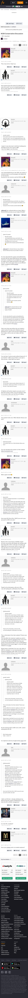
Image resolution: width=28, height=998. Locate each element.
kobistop (13, 481)
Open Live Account (7, 878)
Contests (16, 893)
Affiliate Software (5, 952)
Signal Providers (5, 922)
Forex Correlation (5, 897)
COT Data (3, 902)
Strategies (16, 892)
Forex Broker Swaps (18, 920)
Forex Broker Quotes (19, 918)
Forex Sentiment (18, 897)
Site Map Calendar (22, 960)
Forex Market (4, 893)
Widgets (3, 943)
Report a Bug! (17, 949)
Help (15, 945)
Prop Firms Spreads (18, 934)
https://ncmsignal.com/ (7, 451)
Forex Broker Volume (19, 922)
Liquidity (3, 904)
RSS (2, 949)
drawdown (9, 504)
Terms (2, 960)
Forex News (4, 899)
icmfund (14, 26)
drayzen (13, 119)
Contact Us (16, 947)
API (2, 947)
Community (16, 886)
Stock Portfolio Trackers (6, 938)
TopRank (13, 808)
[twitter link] (6, 972)
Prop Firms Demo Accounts (20, 936)
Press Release (17, 925)
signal (9, 645)
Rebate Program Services (7, 929)
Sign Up (20, 2)
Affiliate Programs (5, 925)
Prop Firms (16, 929)
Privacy (8, 960)
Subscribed (6, 36)
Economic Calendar (5, 886)
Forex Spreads (17, 917)
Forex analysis (4, 901)
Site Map (14, 960)
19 (24, 45)
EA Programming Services (7, 924)
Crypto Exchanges (5, 934)
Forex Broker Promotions (20, 924)
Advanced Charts (5, 954)
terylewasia (14, 402)
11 (20, 45)
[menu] (26, 2)
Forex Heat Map (5, 908)
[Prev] (14, 45)
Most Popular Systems (19, 890)
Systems (16, 888)
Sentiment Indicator (18, 899)
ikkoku (12, 218)
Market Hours (4, 888)
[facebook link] (2, 972)
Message (19, 23)
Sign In (13, 2)
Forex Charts (17, 895)
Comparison (17, 938)
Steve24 (13, 832)
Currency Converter (5, 911)
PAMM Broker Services (6, 927)
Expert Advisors (4, 933)
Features (3, 945)
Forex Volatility (4, 895)
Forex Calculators (5, 906)
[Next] (26, 45)
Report (24, 66)
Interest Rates (4, 890)
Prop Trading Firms (5, 918)
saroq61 (13, 70)
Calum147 (13, 183)
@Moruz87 (4, 210)
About (15, 950)
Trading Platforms (5, 931)
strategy (16, 264)
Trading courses (5, 936)
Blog (15, 952)
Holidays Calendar (5, 892)
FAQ (15, 943)
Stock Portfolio (4, 950)
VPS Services (4, 920)
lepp (12, 341)
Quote (10, 66)
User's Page (11, 23)
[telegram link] (10, 972)
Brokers (3, 917)
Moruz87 (13, 48)
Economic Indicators (6, 910)
